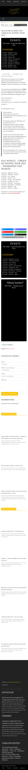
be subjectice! (17, 749)
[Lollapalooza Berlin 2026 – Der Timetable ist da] (14, 521)
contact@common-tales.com (14, 682)
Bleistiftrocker (5, 750)
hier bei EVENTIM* (15, 193)
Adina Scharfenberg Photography (10, 747)
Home (3, 1)
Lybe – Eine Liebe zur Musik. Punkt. (10, 754)
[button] (8, 229)
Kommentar (4, 379)
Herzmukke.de (20, 750)
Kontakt (9, 1)
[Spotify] (7, 4)
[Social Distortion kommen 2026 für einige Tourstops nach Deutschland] (14, 633)
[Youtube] (20, 4)
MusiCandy (4, 756)
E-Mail (7, 367)
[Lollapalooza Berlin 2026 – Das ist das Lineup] (14, 606)
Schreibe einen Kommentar (7, 76)
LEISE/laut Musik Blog (7, 752)
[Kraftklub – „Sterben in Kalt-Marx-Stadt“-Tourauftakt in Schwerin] (14, 548)
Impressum (23, 1)
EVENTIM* (8, 49)
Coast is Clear (13, 750)
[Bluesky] (13, 4)
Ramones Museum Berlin (8, 758)
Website (3, 373)
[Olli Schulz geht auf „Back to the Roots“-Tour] (14, 455)
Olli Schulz (8, 345)
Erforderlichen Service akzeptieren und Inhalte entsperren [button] (14, 103)
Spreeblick (17, 758)
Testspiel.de (4, 760)
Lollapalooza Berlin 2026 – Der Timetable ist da (12, 531)
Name (3, 361)
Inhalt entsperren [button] (5, 100)
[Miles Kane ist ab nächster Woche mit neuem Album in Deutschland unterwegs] (14, 577)
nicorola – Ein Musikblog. (15, 756)
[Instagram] (1, 4)
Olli (22, 74)
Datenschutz (16, 1)
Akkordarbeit (5, 749)
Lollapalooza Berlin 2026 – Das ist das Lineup (12, 616)
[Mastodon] (26, 4)
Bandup (11, 749)
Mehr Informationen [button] (6, 98)
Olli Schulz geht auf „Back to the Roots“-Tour (12, 465)
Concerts (12, 348)
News (5, 22)
